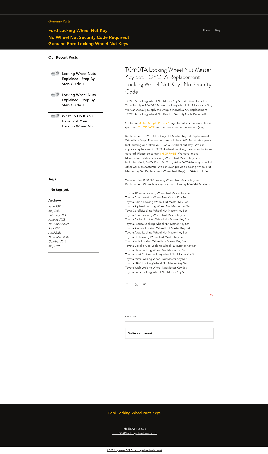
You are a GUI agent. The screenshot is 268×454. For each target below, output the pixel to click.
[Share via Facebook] (127, 284)
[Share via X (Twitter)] (136, 284)
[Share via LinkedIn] (145, 284)
